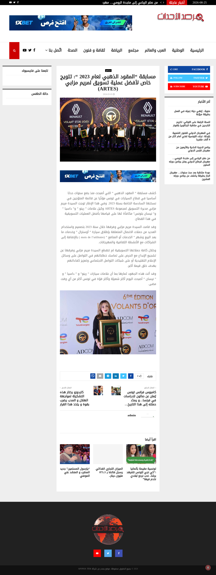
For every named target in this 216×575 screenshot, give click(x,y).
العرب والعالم (155, 50)
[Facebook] (33, 50)
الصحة (72, 50)
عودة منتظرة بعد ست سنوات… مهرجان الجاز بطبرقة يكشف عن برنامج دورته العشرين (190, 175)
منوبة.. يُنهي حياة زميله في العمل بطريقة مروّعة (192, 113)
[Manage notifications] (208, 567)
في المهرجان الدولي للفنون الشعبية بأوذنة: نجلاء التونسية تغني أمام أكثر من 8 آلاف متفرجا (189, 136)
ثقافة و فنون (94, 50)
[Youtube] (22, 50)
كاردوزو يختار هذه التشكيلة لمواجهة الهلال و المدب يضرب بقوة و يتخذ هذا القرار (74, 398)
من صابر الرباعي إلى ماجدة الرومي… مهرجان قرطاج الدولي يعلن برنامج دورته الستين (189, 161)
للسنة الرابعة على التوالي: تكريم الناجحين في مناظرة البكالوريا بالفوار (191, 124)
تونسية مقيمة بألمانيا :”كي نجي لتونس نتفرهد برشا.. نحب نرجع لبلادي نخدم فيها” (141, 474)
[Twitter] (29, 50)
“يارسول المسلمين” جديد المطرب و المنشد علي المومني (75, 472)
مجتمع (133, 50)
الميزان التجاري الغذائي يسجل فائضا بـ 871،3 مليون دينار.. (109, 472)
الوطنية (178, 50)
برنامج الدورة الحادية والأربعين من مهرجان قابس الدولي (193, 149)
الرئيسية (197, 50)
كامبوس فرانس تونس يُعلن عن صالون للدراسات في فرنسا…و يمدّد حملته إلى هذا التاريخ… (140, 398)
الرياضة (116, 50)
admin (132, 415)
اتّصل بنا (55, 50)
